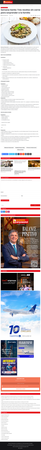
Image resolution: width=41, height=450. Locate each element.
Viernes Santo (20, 149)
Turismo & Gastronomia (31, 147)
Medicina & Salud (4, 427)
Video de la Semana (4, 439)
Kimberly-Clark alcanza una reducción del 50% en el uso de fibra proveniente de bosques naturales (17, 396)
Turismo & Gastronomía (8, 5)
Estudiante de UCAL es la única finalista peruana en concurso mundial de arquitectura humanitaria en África (18, 403)
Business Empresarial (5, 15)
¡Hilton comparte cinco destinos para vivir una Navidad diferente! (34, 168)
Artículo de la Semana (4, 416)
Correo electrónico (4, 195)
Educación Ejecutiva (4, 424)
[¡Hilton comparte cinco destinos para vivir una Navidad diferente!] (34, 163)
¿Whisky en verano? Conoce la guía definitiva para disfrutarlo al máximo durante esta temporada (20, 172)
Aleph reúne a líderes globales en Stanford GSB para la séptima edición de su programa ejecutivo (17, 406)
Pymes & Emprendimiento (5, 431)
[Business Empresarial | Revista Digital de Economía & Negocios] (8, 2)
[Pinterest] (21, 154)
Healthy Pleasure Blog (20, 147)
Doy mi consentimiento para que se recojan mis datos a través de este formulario (15, 386)
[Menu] (1, 2)
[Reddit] (23, 154)
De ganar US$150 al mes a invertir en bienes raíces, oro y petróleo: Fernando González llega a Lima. (17, 397)
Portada (2, 5)
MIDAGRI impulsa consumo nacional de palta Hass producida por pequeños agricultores (15, 409)
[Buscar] (39, 2)
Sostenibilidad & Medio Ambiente (6, 433)
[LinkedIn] (16, 154)
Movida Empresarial (4, 430)
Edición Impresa (3, 422)
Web (22, 195)
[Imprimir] (31, 154)
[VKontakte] (26, 154)
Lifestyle (2, 425)
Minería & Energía (4, 428)
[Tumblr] (19, 154)
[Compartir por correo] (28, 154)
